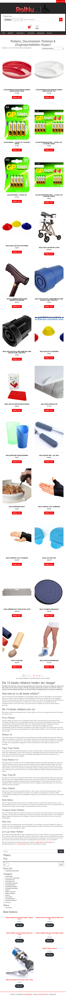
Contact (49, 33)
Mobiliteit (10, 33)
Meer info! (18, 97)
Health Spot (49, 842)
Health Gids (39, 842)
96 (39, 676)
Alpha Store (42, 994)
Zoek (60, 851)
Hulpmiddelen (20, 33)
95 (37, 676)
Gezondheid (31, 33)
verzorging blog (21, 844)
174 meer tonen (7, 902)
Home (3, 33)
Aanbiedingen (40, 33)
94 (34, 676)
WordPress (28, 994)
